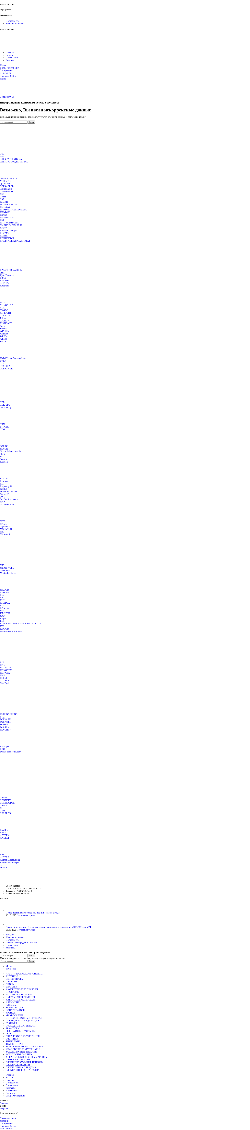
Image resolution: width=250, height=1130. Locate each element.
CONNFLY (5, 800)
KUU (2, 600)
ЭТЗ (2, 154)
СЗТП (3, 196)
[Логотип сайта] (18, 47)
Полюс (3, 215)
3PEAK (3, 867)
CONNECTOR (7, 803)
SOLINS (4, 446)
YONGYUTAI (7, 305)
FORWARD (5, 722)
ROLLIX (4, 478)
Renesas (4, 481)
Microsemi (5, 534)
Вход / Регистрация (15, 1095)
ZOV (2, 302)
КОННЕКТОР (7, 238)
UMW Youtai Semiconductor (13, 358)
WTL (2, 326)
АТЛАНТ (4, 280)
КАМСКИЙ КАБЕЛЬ (11, 270)
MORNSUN (6, 529)
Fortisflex (4, 724)
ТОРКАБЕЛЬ (6, 186)
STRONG (5, 427)
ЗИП (2, 272)
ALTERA (4, 857)
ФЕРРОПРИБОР (8, 178)
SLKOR (4, 448)
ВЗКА (3, 278)
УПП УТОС (6, 181)
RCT (2, 483)
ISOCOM (4, 629)
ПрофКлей (5, 207)
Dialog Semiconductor (10, 751)
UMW (3, 361)
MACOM (4, 590)
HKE (2, 675)
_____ (3, 870)
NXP (2, 502)
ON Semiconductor (9, 499)
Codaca (3, 805)
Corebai (3, 797)
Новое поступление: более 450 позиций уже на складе (32, 912)
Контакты (10, 947)
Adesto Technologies (9, 862)
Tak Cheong (5, 407)
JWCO (3, 610)
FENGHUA (5, 729)
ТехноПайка (6, 189)
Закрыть (4, 1103)
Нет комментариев (26, 915)
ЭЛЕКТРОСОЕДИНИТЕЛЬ (14, 161)
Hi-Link (3, 678)
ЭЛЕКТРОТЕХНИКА (11, 159)
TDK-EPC (5, 405)
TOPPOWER (6, 368)
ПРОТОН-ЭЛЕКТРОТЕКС (13, 209)
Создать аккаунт (8, 1118)
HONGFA (5, 673)
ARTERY (4, 835)
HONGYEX (6, 670)
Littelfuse (4, 592)
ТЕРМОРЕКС (7, 191)
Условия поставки (15, 937)
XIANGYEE (6, 323)
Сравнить (10, 1093)
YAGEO (4, 310)
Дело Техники (7, 275)
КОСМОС (5, 233)
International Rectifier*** (11, 631)
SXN (2, 424)
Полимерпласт (7, 217)
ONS (2, 496)
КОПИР (4, 235)
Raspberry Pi (6, 486)
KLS (2, 605)
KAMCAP (5, 608)
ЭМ (2, 156)
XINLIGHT (5, 313)
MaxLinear (5, 570)
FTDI (2, 716)
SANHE (4, 461)
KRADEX (5, 603)
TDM (2, 402)
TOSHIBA (5, 366)
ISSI (2, 626)
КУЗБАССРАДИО (9, 230)
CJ (1, 808)
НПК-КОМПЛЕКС (9, 222)
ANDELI (4, 838)
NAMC (3, 524)
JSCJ (2, 616)
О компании (12, 945)
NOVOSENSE (7, 504)
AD (1, 865)
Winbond (4, 333)
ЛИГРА (3, 228)
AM (2, 854)
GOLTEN (4, 680)
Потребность (12, 940)
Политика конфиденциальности (21, 942)
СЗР (2, 199)
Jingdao (3, 618)
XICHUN (4, 320)
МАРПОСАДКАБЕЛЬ (11, 225)
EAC (2, 749)
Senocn (3, 459)
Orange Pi (4, 494)
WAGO (3, 341)
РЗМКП (4, 202)
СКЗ (2, 194)
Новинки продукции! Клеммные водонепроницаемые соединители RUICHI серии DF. (49, 927)
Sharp (2, 454)
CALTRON (5, 813)
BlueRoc (4, 830)
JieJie (2, 621)
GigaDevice (5, 683)
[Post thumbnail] (11, 910)
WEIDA (4, 336)
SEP (2, 456)
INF (2, 662)
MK (2, 531)
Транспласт (5, 183)
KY (1, 597)
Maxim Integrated (8, 573)
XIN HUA (5, 315)
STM (2, 429)
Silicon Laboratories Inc (11, 451)
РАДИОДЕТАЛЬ (8, 204)
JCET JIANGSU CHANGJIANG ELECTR (20, 623)
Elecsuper (4, 746)
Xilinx (3, 318)
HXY (2, 665)
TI (1, 385)
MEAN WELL (7, 568)
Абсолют (4, 285)
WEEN (3, 339)
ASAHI (3, 832)
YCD (2, 307)
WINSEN (4, 331)
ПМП (2, 220)
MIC (2, 565)
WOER (3, 328)
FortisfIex (4, 727)
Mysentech (5, 526)
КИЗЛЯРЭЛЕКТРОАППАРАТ (15, 241)
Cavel (2, 810)
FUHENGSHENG (9, 714)
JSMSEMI (5, 613)
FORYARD (5, 719)
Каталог (10, 934)
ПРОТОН (5, 212)
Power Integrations (8, 491)
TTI (2, 363)
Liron (2, 595)
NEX (2, 521)
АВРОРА (4, 283)
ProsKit (3, 489)
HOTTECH (5, 667)
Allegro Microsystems (10, 860)
